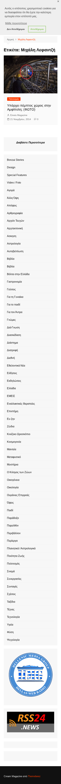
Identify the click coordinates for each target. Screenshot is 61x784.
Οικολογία (13, 487)
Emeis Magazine (18, 115)
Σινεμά (11, 571)
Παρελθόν (13, 525)
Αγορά (10, 190)
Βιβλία (10, 258)
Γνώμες (11, 319)
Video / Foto (14, 182)
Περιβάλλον (13, 533)
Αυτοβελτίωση (15, 251)
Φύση (10, 632)
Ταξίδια (11, 601)
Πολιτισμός (14, 99)
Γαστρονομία (14, 281)
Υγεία (10, 624)
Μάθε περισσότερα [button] (16, 23)
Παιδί (10, 510)
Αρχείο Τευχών (15, 220)
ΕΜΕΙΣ (11, 396)
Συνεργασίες (14, 578)
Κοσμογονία (14, 441)
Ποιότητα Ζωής (16, 556)
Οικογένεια (13, 480)
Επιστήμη (12, 411)
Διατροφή (12, 350)
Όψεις (10, 502)
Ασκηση (11, 236)
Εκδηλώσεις (14, 380)
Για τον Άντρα (14, 312)
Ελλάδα (11, 388)
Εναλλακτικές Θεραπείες (21, 403)
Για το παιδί (13, 304)
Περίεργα (12, 540)
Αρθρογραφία (15, 213)
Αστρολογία (13, 243)
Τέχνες (10, 609)
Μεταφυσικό (14, 457)
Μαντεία (11, 449)
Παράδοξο (13, 518)
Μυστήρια (12, 464)
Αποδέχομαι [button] (37, 29)
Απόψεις (12, 205)
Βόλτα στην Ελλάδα (18, 274)
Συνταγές (12, 586)
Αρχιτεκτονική (15, 228)
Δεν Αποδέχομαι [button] (16, 29)
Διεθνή (11, 358)
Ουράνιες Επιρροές (18, 495)
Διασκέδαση (14, 335)
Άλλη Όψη (13, 198)
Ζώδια (10, 426)
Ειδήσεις (12, 373)
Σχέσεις (11, 594)
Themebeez (34, 776)
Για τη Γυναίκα (15, 297)
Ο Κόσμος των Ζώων (19, 472)
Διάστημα (12, 342)
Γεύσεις (11, 289)
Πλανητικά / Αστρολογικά (21, 548)
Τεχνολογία (13, 617)
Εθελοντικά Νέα (16, 365)
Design (11, 167)
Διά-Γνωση (13, 327)
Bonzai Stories (15, 159)
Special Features (17, 175)
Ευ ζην (11, 419)
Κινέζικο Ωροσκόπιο (18, 434)
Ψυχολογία (13, 639)
